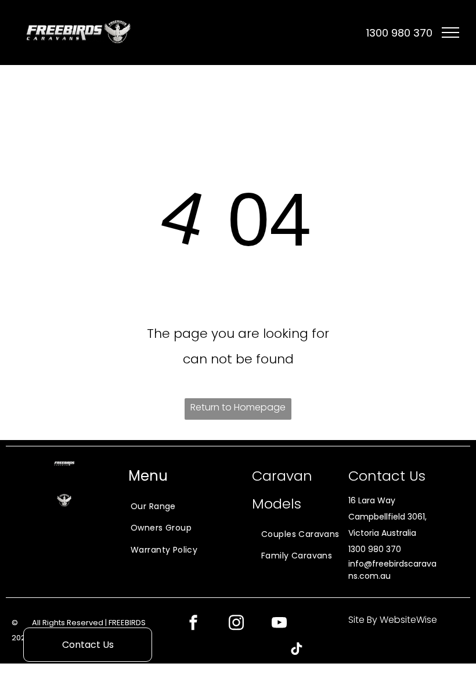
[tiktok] (296, 650)
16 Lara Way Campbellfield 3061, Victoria (387, 517)
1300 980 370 (374, 549)
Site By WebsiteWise (392, 619)
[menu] (450, 32)
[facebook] (193, 624)
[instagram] (236, 624)
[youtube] (279, 624)
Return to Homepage (238, 407)
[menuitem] (152, 506)
